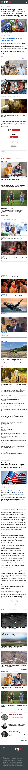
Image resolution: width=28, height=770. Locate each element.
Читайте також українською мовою (23, 35)
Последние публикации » (7, 158)
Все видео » (24, 669)
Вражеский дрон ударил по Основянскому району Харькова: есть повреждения (13, 441)
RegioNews (13, 38)
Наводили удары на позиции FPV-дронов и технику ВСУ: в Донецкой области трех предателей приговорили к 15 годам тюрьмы (13, 435)
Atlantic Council (17, 492)
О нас (4, 747)
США (12, 604)
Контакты (5, 749)
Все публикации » (22, 709)
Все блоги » (24, 740)
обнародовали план (22, 592)
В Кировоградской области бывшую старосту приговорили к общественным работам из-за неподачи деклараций (12, 453)
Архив (4, 755)
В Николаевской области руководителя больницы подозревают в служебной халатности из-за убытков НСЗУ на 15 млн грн (13, 416)
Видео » (3, 609)
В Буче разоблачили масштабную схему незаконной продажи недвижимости (11, 398)
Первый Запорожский (7, 40)
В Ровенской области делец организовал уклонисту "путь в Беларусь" (14, 410)
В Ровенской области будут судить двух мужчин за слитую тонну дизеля (13, 428)
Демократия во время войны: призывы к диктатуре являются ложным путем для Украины (17, 734)
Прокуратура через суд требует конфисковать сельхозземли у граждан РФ (12, 447)
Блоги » (3, 712)
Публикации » (4, 671)
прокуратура (13, 145)
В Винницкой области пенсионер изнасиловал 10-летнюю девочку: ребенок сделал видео (13, 404)
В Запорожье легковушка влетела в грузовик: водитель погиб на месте (12, 423)
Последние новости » (6, 395)
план (15, 604)
